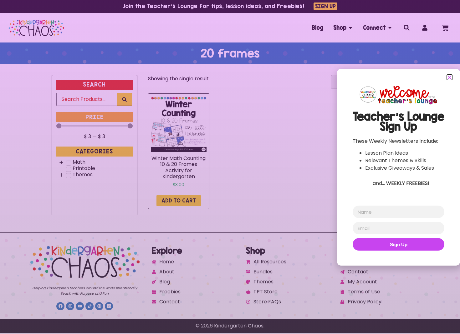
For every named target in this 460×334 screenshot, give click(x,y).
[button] (449, 77)
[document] (230, 167)
